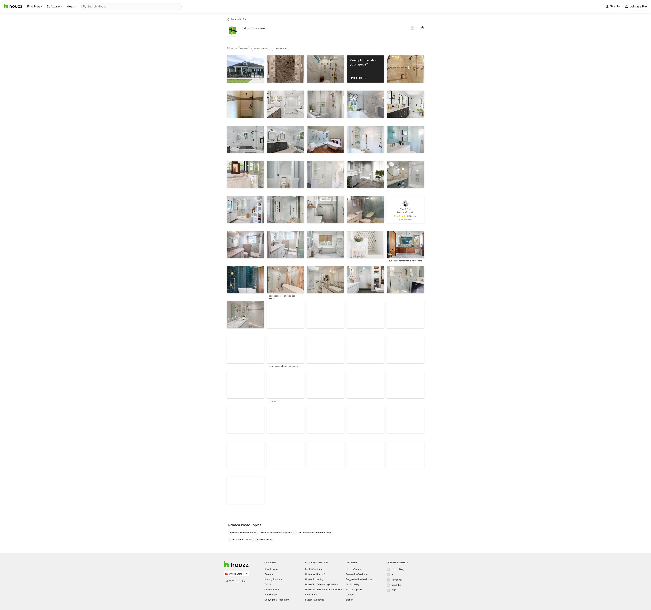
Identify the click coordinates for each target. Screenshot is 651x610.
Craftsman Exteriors (241, 539)
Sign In (349, 599)
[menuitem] (35, 6)
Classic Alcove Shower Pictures (314, 532)
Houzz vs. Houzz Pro (316, 574)
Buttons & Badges (314, 599)
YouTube (396, 585)
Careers (268, 574)
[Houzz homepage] (13, 6)
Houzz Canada (353, 569)
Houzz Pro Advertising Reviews (321, 584)
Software (53, 6)
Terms (267, 584)
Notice (278, 579)
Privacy (268, 579)
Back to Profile (238, 19)
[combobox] (131, 6)
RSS (394, 590)
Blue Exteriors (264, 539)
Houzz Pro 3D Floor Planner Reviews (324, 589)
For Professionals (314, 569)
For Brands (311, 594)
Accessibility (352, 584)
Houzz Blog (398, 569)
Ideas (70, 6)
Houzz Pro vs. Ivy (314, 579)
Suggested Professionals (359, 579)
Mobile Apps (271, 594)
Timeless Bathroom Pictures (276, 532)
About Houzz (271, 569)
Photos (244, 48)
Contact (350, 594)
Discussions (280, 48)
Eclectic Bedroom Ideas (243, 532)
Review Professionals (357, 574)
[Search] (84, 6)
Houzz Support (354, 589)
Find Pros (33, 6)
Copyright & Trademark (276, 599)
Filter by (232, 48)
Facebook (397, 579)
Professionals (261, 48)
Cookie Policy (271, 589)
